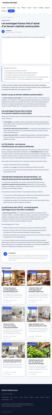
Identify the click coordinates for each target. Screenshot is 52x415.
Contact (11, 11)
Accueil (3, 7)
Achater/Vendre (11, 7)
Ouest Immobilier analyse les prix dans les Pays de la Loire (12, 361)
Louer (18, 7)
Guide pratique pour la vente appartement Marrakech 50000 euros (10, 289)
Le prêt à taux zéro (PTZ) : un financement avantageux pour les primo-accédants (24, 79)
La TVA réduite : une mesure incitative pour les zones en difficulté (20, 75)
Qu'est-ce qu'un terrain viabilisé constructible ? (16, 70)
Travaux (35, 7)
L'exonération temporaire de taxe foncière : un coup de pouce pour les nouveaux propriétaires (27, 77)
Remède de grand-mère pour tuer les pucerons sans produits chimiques (36, 361)
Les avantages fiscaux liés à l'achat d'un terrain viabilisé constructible (21, 72)
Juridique (41, 7)
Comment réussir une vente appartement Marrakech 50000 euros (36, 289)
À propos (4, 11)
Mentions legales (5, 399)
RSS (11, 399)
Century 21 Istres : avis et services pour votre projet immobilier (10, 325)
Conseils (47, 7)
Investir (29, 7)
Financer (23, 7)
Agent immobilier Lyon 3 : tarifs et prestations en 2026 (38, 325)
